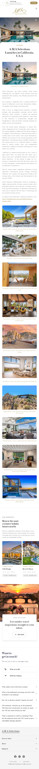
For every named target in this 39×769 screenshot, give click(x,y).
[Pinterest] (24, 756)
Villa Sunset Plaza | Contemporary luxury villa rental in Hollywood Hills (19, 501)
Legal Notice (26, 761)
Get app (34, 2)
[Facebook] (15, 756)
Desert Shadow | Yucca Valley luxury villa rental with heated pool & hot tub (20, 412)
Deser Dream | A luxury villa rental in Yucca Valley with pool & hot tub (19, 351)
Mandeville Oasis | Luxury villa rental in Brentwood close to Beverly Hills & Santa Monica (19, 470)
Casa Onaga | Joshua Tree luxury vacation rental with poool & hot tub (19, 289)
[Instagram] (19, 756)
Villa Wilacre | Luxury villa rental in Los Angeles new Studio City (19, 381)
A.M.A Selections (11, 731)
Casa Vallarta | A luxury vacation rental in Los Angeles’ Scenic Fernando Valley (19, 319)
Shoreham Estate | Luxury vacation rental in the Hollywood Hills (19, 441)
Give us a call (15, 669)
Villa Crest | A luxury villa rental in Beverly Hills (19, 258)
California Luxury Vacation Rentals (19, 86)
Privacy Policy (13, 761)
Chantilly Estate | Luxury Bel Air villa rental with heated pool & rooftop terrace (19, 230)
